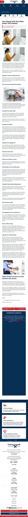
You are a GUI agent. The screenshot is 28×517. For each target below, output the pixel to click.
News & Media (14, 501)
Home (4, 6)
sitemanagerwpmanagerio (8, 27)
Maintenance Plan (14, 513)
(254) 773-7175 (15, 321)
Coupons (17, 6)
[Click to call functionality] (23, 2)
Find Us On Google (14, 483)
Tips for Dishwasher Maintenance (21, 309)
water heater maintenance (16, 281)
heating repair (9, 302)
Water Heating (17, 300)
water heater (21, 287)
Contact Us (24, 6)
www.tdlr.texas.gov (15, 456)
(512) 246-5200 (7, 320)
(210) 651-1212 (20, 320)
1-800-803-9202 (14, 453)
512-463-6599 (14, 454)
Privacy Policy (14, 503)
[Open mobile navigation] (2, 1)
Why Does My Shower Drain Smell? (7, 309)
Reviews (10, 6)
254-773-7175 (14, 482)
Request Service (14, 510)
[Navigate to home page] (14, 2)
